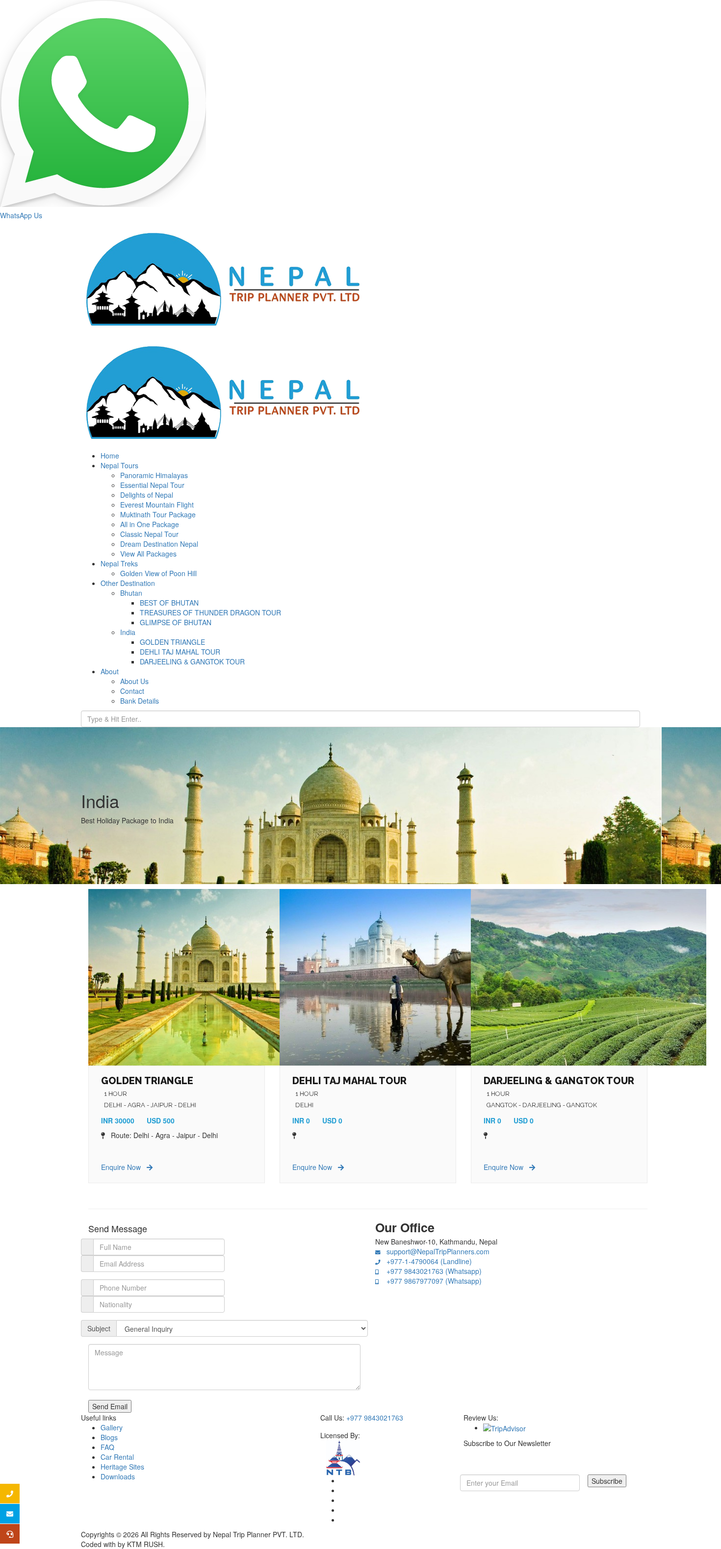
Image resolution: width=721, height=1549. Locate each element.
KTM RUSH (145, 1544)
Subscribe (607, 1481)
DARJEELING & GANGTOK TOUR (559, 1081)
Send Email (110, 1406)
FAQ (107, 1447)
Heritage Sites (122, 1467)
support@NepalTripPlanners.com (435, 1251)
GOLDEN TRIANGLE (147, 1081)
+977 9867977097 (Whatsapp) (430, 1281)
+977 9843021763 (374, 1417)
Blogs (109, 1437)
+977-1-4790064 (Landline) (426, 1261)
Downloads (118, 1476)
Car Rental (117, 1457)
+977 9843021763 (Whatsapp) (430, 1271)
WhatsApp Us (21, 215)
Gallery (112, 1427)
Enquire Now (124, 1167)
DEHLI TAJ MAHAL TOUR (349, 1081)
